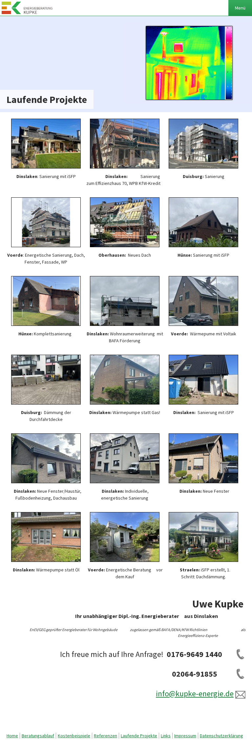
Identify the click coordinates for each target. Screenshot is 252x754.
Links (166, 736)
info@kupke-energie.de (195, 693)
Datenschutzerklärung (221, 736)
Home (12, 736)
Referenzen (105, 736)
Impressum (185, 736)
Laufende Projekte (139, 736)
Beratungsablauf (38, 736)
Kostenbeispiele (74, 736)
